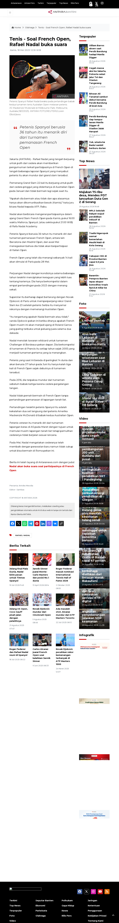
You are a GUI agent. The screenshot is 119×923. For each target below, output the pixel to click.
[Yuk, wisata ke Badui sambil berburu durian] (83, 146)
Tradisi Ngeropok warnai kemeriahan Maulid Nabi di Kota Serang (98, 239)
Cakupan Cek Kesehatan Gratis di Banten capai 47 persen (94, 555)
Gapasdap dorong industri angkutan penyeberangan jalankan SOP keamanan (93, 613)
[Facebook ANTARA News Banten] (90, 3)
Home (17, 27)
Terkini (41, 3)
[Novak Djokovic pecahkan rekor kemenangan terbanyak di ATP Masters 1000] (65, 639)
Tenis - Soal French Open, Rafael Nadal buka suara (64, 27)
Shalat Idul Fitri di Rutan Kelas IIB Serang (93, 402)
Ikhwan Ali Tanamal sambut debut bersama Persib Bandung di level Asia (98, 99)
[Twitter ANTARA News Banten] (96, 3)
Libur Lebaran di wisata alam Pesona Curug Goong (94, 379)
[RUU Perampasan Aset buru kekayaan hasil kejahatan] (94, 837)
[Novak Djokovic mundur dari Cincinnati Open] (42, 599)
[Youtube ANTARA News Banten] (91, 5)
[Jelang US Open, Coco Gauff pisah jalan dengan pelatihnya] (18, 599)
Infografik (86, 635)
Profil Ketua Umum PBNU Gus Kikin (91, 743)
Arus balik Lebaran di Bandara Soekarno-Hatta (94, 339)
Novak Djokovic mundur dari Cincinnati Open (42, 612)
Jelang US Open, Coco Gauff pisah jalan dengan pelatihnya (18, 615)
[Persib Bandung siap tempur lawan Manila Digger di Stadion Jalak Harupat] (83, 120)
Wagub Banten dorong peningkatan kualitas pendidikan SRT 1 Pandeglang (93, 471)
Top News (63, 3)
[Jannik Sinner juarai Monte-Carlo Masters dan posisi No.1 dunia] (42, 559)
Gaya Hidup (68, 905)
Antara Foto (29, 3)
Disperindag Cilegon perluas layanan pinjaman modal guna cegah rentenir (93, 430)
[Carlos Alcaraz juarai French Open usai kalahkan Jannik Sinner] (42, 639)
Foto (82, 303)
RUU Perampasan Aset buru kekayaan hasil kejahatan (93, 851)
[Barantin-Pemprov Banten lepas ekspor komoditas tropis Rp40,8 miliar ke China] (83, 279)
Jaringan (92, 900)
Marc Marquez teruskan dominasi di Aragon (92, 797)
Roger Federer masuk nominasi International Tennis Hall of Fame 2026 (65, 574)
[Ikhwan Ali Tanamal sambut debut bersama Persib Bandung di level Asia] (83, 98)
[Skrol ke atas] (113, 916)
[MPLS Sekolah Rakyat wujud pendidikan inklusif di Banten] (83, 214)
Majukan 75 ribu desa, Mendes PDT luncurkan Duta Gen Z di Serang (93, 197)
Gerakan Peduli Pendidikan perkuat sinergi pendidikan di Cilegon (93, 493)
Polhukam (67, 900)
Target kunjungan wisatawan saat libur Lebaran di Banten (93, 357)
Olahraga (29, 27)
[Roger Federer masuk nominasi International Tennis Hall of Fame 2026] (65, 559)
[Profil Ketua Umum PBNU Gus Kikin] (94, 726)
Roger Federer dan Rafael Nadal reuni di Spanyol (18, 652)
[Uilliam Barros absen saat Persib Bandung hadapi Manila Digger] (83, 49)
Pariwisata (41, 910)
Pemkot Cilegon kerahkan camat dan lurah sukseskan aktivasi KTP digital (94, 593)
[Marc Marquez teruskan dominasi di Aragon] (94, 782)
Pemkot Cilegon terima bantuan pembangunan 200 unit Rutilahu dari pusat (94, 451)
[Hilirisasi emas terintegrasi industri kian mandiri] (94, 670)
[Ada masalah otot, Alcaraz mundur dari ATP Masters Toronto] (65, 599)
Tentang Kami (95, 921)
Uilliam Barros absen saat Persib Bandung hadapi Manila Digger (98, 51)
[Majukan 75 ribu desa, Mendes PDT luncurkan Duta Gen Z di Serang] (94, 178)
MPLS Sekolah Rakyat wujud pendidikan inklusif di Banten (97, 216)
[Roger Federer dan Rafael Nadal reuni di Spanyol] (18, 639)
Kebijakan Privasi (97, 915)
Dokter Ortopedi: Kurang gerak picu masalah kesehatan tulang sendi (91, 512)
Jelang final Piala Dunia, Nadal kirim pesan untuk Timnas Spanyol (18, 574)
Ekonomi (40, 905)
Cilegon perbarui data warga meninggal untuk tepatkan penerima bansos (94, 532)
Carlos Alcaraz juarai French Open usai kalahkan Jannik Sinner (41, 655)
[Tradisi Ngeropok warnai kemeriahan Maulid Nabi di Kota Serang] (83, 237)
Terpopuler (51, 3)
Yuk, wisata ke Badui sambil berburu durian (97, 145)
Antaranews (16, 3)
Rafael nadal (22, 535)
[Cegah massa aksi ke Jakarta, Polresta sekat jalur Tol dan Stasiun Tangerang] (83, 72)
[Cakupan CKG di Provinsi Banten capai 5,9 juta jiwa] (83, 260)
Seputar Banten (44, 900)
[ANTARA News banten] (62, 12)
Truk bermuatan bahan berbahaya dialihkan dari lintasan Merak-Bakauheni (94, 572)
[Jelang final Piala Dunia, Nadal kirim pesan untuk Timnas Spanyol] (18, 559)
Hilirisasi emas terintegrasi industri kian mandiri (92, 686)
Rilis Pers (75, 3)
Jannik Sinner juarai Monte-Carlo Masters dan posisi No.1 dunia (41, 574)
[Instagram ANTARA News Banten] (102, 3)
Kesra (65, 910)
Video (83, 418)
